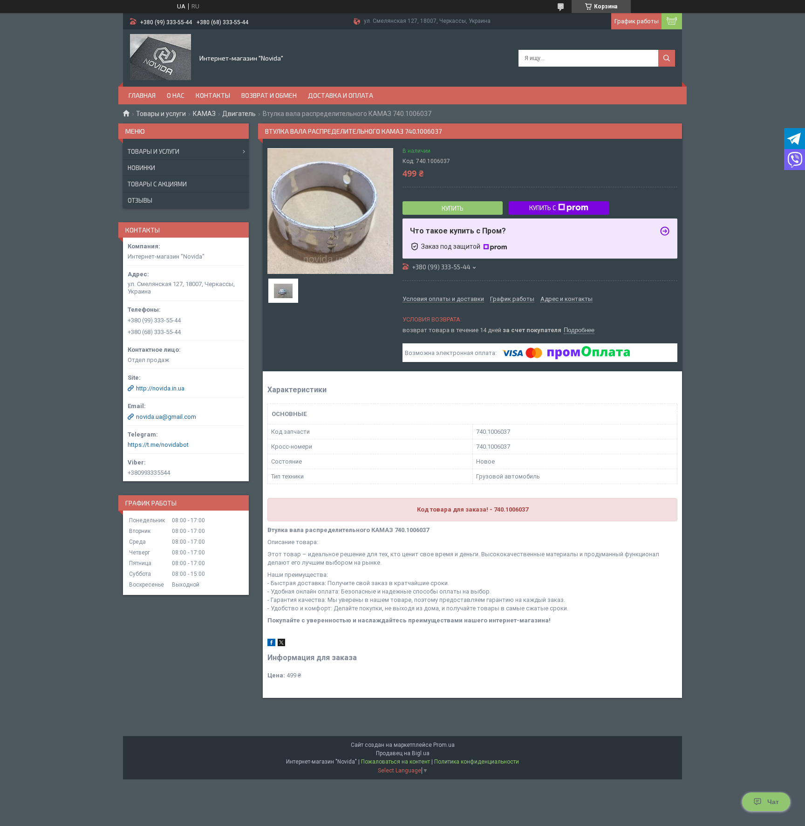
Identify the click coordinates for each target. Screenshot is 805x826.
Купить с (542, 208)
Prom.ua (444, 745)
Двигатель (239, 113)
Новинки (141, 167)
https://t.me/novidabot (158, 444)
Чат (773, 802)
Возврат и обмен (269, 95)
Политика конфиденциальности (476, 761)
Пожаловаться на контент (395, 761)
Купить (453, 208)
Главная (142, 95)
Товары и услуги (161, 113)
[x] (281, 644)
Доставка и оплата (340, 95)
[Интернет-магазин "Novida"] (160, 57)
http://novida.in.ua (160, 388)
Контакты (213, 95)
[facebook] (271, 644)
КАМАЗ (204, 113)
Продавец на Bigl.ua (403, 753)
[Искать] (666, 58)
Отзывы (140, 200)
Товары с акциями (157, 184)
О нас (175, 95)
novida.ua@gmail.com (166, 416)
